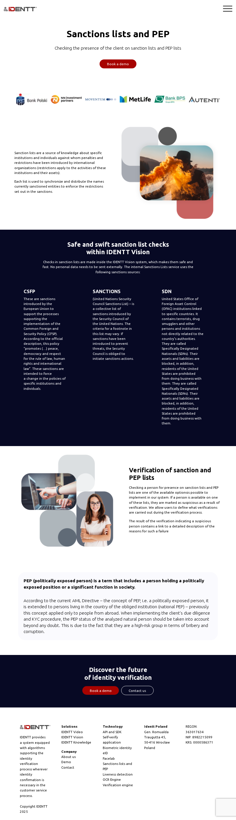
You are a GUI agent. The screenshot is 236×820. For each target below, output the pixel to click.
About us (68, 757)
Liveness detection (118, 774)
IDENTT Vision (72, 737)
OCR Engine (112, 779)
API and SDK (112, 732)
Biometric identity (117, 748)
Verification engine (118, 785)
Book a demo (118, 64)
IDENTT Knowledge (76, 742)
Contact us (137, 690)
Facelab (109, 758)
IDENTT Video (72, 732)
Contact (67, 767)
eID (105, 753)
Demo (66, 762)
